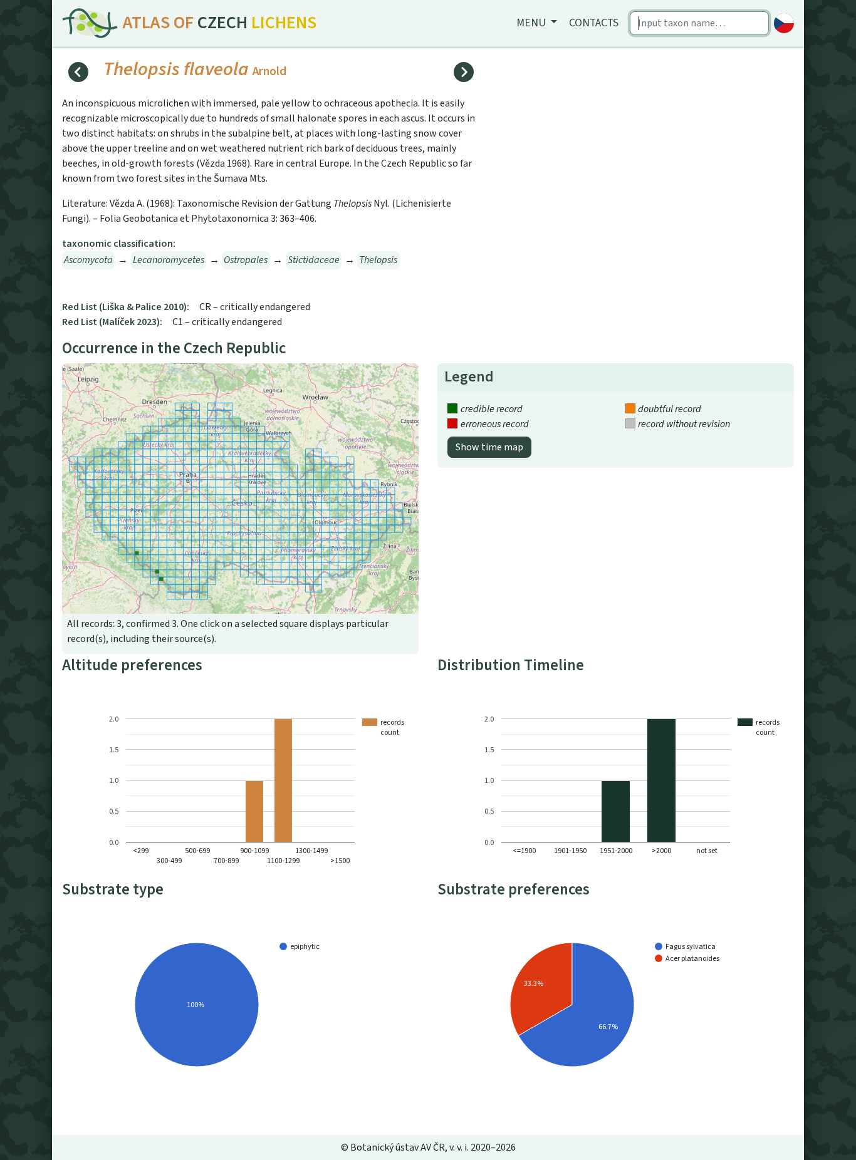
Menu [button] (532, 23)
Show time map (489, 447)
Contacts (594, 23)
